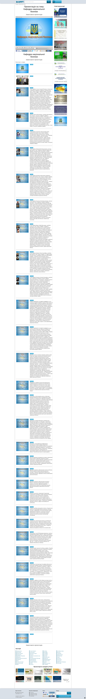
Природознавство (47, 659)
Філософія (59, 663)
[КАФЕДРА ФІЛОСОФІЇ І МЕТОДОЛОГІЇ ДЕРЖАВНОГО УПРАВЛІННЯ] (60, 77)
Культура (45, 655)
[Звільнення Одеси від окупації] (38, 679)
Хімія (18, 664)
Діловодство (19, 654)
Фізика (31, 663)
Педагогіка (46, 658)
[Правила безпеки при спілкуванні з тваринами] (60, 12)
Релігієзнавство (33, 660)
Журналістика (60, 654)
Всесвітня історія (33, 653)
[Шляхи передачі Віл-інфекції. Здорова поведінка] (20, 679)
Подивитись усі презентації (66, 680)
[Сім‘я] (20, 671)
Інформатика (19, 651)
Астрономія (32, 652)
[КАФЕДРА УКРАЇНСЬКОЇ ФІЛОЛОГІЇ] (60, 88)
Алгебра (45, 651)
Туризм (45, 661)
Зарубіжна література (21, 655)
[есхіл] (57, 679)
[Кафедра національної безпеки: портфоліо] (60, 121)
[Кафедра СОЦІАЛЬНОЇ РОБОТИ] (60, 56)
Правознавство (33, 659)
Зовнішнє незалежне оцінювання (35, 655)
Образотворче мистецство (22, 658)
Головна (17, 4)
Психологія (59, 659)
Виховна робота (20, 653)
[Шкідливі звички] (66, 671)
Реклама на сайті (33, 694)
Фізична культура (47, 663)
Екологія (31, 654)
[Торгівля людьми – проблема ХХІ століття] (48, 671)
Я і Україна (46, 664)
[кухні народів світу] (29, 671)
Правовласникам (33, 693)
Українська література (61, 661)
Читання (31, 664)
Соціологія (59, 660)
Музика (31, 657)
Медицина (19, 657)
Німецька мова (46, 657)
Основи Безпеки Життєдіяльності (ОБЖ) (35, 658)
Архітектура (19, 652)
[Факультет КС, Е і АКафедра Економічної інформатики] (60, 99)
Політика (59, 658)
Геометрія (59, 653)
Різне (18, 660)
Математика (59, 655)
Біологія (58, 652)
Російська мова (47, 660)
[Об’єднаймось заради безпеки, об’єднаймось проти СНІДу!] (60, 23)
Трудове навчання (33, 661)
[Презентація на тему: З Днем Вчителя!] (38, 671)
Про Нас (32, 692)
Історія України (33, 651)
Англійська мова (60, 651)
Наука (58, 657)
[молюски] (57, 671)
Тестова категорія (20, 661)
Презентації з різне (22, 4)
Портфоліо (19, 659)
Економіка (46, 654)
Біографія (46, 652)
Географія (46, 653)
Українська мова (20, 663)
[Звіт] (29, 679)
